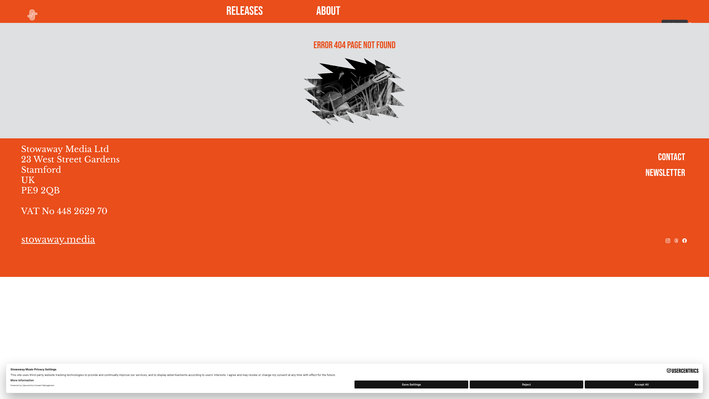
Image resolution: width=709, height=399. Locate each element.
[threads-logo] (676, 241)
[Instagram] (668, 241)
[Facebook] (684, 241)
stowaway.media (58, 239)
